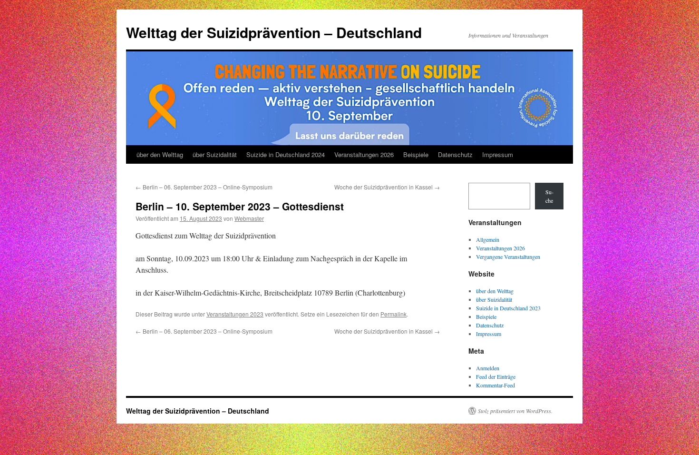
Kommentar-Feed (495, 385)
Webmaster (249, 218)
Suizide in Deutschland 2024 (285, 154)
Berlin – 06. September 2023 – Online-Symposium (204, 187)
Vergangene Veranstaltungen (508, 256)
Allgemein (487, 239)
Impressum (497, 154)
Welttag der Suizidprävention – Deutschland (274, 32)
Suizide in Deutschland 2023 (508, 308)
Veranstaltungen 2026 (364, 154)
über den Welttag (159, 154)
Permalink (393, 314)
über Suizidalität (215, 154)
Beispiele (415, 154)
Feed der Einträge (495, 376)
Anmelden (487, 368)
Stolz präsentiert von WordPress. (515, 411)
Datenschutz (455, 154)
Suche (549, 196)
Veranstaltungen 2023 (234, 314)
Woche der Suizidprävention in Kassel (387, 187)
